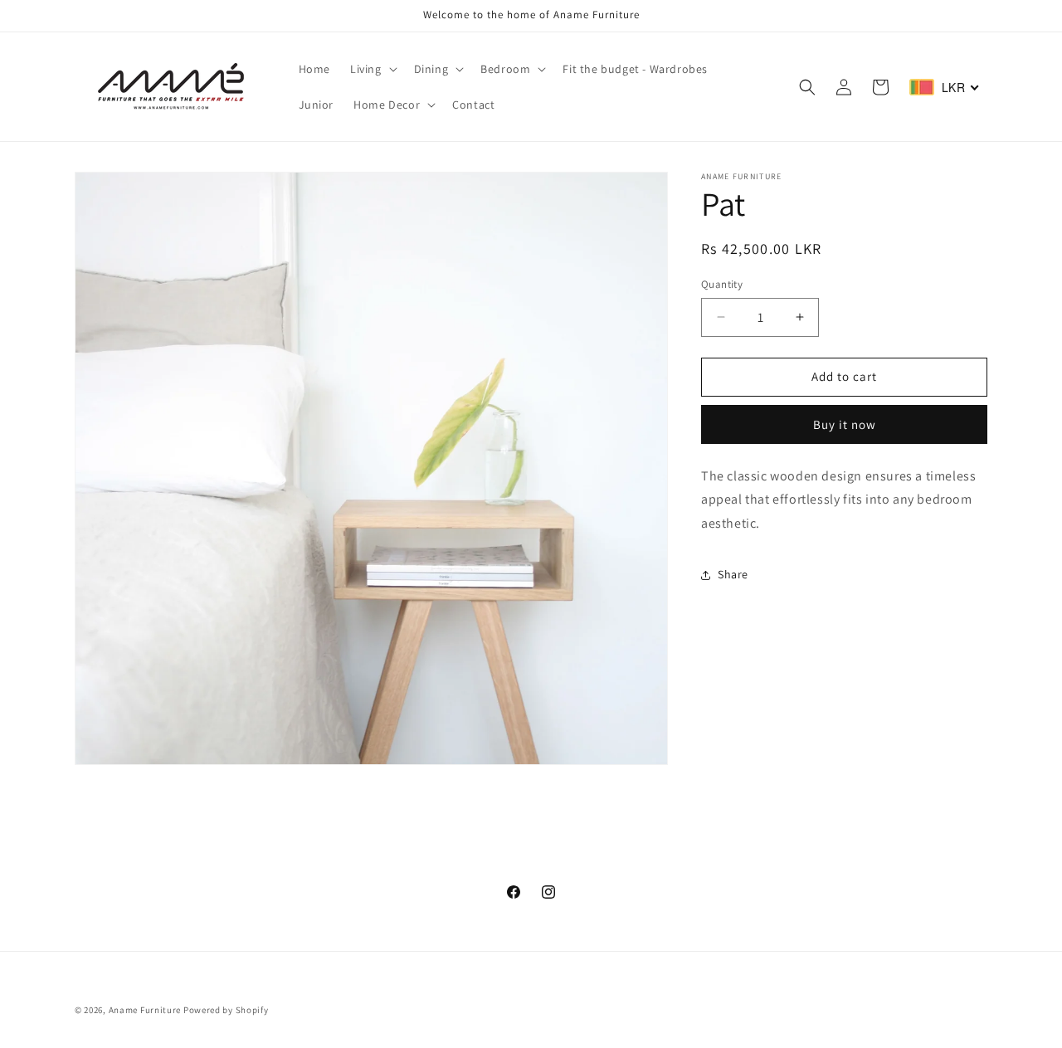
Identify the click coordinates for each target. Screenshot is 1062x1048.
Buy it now (844, 424)
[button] (372, 68)
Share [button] (733, 574)
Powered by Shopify (226, 1010)
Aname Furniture (145, 1010)
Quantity (722, 284)
